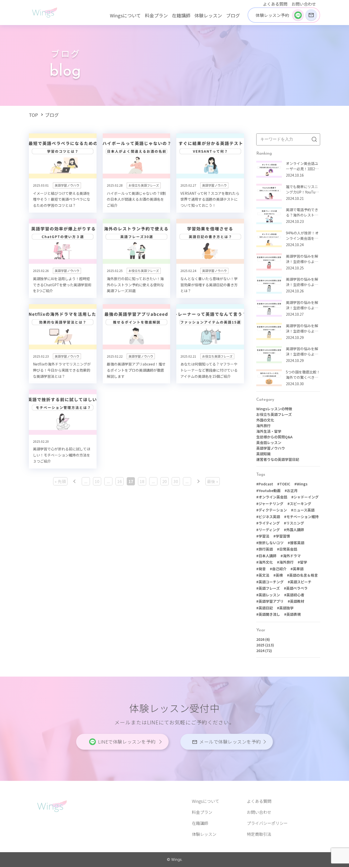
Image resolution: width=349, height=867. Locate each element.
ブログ (233, 15)
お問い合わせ (304, 4)
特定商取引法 (259, 834)
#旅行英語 (264, 549)
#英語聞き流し (268, 614)
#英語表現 (292, 614)
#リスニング (294, 523)
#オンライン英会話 (271, 496)
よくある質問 (275, 4)
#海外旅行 (285, 562)
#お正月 (291, 490)
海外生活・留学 (268, 431)
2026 (260, 639)
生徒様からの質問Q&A (274, 436)
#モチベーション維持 (301, 516)
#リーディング (268, 529)
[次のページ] (198, 481)
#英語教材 (296, 601)
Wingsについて (125, 15)
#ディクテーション (271, 509)
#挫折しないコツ (270, 542)
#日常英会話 (287, 549)
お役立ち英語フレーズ (274, 414)
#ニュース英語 (303, 509)
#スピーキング (299, 503)
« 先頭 (60, 481)
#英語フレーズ (268, 588)
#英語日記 (264, 607)
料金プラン (156, 15)
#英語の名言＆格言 (302, 575)
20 (164, 481)
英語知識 (263, 453)
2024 (260, 650)
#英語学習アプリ (270, 601)
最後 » (212, 481)
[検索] (314, 139)
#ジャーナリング (269, 503)
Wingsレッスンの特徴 (274, 408)
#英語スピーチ (299, 581)
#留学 (302, 562)
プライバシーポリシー (267, 823)
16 (119, 481)
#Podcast (264, 483)
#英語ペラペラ (296, 588)
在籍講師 (181, 15)
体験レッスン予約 (272, 15)
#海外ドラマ (291, 555)
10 (97, 481)
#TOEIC (283, 483)
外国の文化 (265, 420)
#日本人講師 (266, 555)
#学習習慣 (281, 536)
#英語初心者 (294, 594)
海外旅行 (263, 425)
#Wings (300, 483)
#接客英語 (296, 542)
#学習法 (262, 536)
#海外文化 (264, 562)
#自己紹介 (278, 568)
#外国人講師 (294, 529)
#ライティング (268, 523)
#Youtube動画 (268, 490)
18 (142, 481)
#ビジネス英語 (268, 516)
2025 (260, 644)
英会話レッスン (268, 442)
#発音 (261, 568)
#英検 (278, 575)
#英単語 (297, 568)
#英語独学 (285, 607)
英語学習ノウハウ (270, 448)
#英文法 (262, 575)
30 (175, 481)
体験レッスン (208, 15)
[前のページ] (75, 481)
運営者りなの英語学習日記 (277, 459)
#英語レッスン (268, 594)
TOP (33, 114)
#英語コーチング (270, 581)
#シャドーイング (305, 496)
